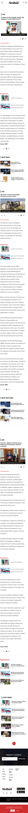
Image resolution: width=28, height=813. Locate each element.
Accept (12, 810)
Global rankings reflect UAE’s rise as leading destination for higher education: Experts (18, 170)
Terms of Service (17, 769)
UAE (3, 769)
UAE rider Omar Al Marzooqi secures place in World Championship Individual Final (18, 681)
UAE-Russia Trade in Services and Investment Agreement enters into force (17, 673)
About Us (11, 777)
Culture (3, 778)
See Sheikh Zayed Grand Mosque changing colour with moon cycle (17, 404)
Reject (18, 810)
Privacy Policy (10, 780)
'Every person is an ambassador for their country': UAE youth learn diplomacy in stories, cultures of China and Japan (17, 163)
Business (4, 774)
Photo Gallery (10, 772)
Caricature (11, 774)
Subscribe (21, 759)
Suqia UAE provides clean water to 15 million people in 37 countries (17, 418)
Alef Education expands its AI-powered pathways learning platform (18, 411)
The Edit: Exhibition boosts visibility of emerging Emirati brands (17, 178)
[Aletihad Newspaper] (14, 2)
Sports (3, 776)
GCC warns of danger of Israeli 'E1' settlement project (17, 665)
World (3, 771)
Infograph (11, 769)
